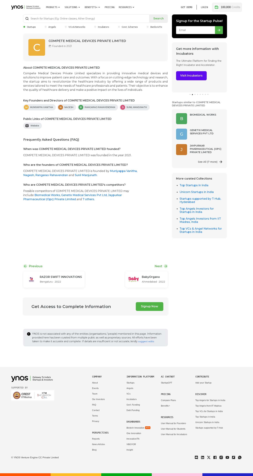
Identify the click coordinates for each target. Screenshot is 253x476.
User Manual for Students (173, 429)
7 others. (89, 199)
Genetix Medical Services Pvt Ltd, (84, 195)
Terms (95, 416)
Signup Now (149, 306)
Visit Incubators (190, 75)
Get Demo (186, 7)
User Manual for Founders (173, 423)
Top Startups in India (194, 185)
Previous (36, 266)
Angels (52, 27)
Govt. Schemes (130, 27)
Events (95, 388)
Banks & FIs (156, 27)
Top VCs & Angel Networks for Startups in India (201, 230)
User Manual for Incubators (174, 434)
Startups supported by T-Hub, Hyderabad (200, 200)
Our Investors (98, 399)
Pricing (110, 7)
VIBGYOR (131, 444)
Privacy (95, 421)
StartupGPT (166, 383)
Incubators (103, 27)
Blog (94, 450)
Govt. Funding (133, 405)
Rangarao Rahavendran (52, 175)
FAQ (94, 405)
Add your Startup (203, 383)
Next (158, 266)
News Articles (98, 444)
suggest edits (146, 341)
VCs (128, 394)
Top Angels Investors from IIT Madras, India (200, 220)
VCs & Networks (76, 27)
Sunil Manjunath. (86, 175)
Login (204, 7)
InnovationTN (132, 439)
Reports (96, 439)
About (95, 383)
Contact (95, 410)
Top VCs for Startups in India (209, 411)
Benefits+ (165, 406)
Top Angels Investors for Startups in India (197, 210)
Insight (129, 450)
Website (34, 125)
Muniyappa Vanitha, (123, 171)
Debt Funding (133, 410)
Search (158, 18)
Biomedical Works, (47, 195)
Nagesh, (29, 175)
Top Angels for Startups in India (210, 400)
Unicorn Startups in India (197, 192)
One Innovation (133, 433)
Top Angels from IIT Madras (208, 406)
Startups (31, 27)
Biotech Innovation (135, 428)
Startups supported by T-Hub (209, 428)
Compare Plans (168, 400)
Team (94, 394)
